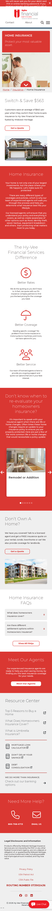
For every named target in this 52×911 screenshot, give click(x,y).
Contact (9, 22)
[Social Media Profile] (21, 895)
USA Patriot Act (26, 874)
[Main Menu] (48, 22)
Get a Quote (17, 128)
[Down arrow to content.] (26, 85)
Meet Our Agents (26, 683)
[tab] (26, 614)
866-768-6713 (15, 824)
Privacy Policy (26, 869)
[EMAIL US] (36, 817)
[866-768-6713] (15, 817)
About (28, 22)
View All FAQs (26, 643)
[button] (2, 472)
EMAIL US (36, 824)
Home (6, 89)
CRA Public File (26, 880)
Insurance (18, 89)
